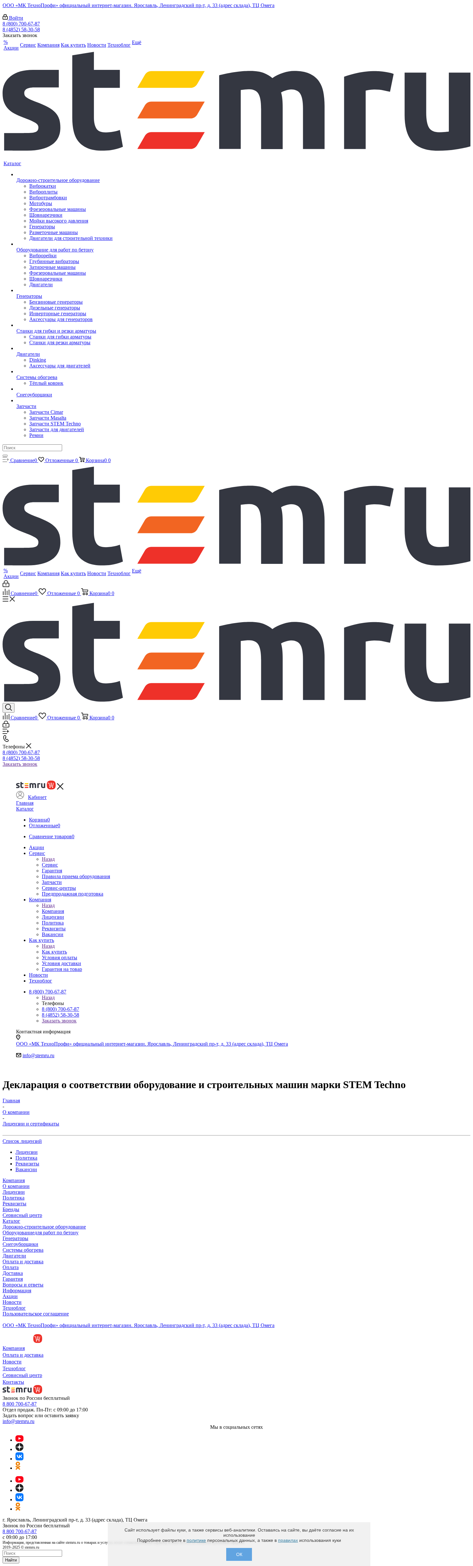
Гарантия (13, 1279)
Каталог (25, 808)
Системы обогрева (23, 1250)
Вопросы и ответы (23, 1284)
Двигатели (14, 1255)
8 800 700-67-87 (20, 1404)
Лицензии (14, 1192)
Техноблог (14, 1308)
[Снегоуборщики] (64, 389)
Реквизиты (14, 1203)
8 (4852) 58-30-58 (21, 29)
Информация (17, 1290)
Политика (13, 1198)
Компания (53, 911)
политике (196, 1540)
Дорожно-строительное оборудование (44, 1226)
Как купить (54, 951)
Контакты (13, 1382)
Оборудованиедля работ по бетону (41, 1232)
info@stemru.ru (38, 1055)
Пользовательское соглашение (36, 1313)
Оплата (11, 1267)
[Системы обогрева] (64, 372)
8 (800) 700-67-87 (21, 23)
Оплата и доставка (23, 1261)
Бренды (11, 1209)
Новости (12, 1302)
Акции (10, 1296)
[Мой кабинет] (6, 585)
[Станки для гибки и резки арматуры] (64, 325)
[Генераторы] (64, 290)
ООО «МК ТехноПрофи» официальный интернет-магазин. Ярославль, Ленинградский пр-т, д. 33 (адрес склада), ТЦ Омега (138, 5)
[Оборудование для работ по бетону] (64, 244)
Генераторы (15, 1238)
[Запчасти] (64, 400)
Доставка (13, 1273)
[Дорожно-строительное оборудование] (64, 174)
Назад (48, 859)
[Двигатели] (64, 348)
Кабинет (37, 797)
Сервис (50, 865)
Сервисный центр (22, 1215)
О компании (16, 1186)
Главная (24, 803)
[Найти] (5, 456)
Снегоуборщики (20, 1244)
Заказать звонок (20, 764)
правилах (288, 1540)
